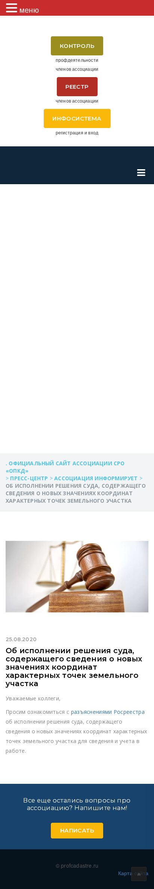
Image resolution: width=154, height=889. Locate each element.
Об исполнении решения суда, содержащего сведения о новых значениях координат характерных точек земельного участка (74, 667)
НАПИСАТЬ (77, 830)
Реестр (76, 86)
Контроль (77, 45)
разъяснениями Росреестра (108, 711)
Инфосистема (76, 118)
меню (29, 9)
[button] (12, 8)
